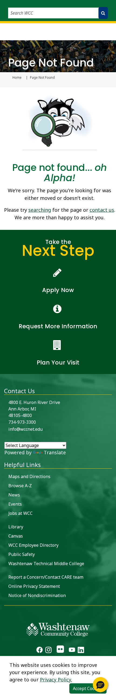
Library (15, 527)
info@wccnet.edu (25, 429)
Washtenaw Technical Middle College (46, 564)
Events (15, 504)
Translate (55, 452)
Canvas (15, 536)
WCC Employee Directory (33, 545)
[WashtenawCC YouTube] (72, 650)
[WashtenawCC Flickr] (60, 650)
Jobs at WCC (20, 513)
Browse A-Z (20, 486)
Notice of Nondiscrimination (37, 595)
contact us (102, 210)
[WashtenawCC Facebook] (39, 650)
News (14, 495)
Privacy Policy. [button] (56, 679)
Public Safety (21, 554)
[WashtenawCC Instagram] (48, 650)
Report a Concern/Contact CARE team (45, 577)
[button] (100, 684)
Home (17, 77)
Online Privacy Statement (34, 586)
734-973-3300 (22, 422)
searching (39, 210)
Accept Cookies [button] (88, 688)
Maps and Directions (29, 476)
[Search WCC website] (103, 13)
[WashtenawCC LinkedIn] (81, 650)
